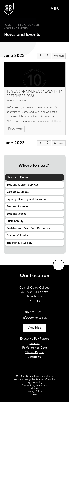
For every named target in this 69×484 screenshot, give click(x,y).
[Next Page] (47, 56)
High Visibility (34, 382)
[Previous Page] (40, 56)
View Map (34, 327)
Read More (15, 128)
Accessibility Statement (35, 385)
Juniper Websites (45, 379)
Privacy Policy (34, 391)
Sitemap (34, 388)
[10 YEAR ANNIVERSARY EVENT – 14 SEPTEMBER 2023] (34, 74)
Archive (59, 56)
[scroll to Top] (58, 265)
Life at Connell (28, 25)
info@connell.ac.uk (34, 318)
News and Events (16, 28)
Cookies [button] (34, 394)
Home (7, 25)
